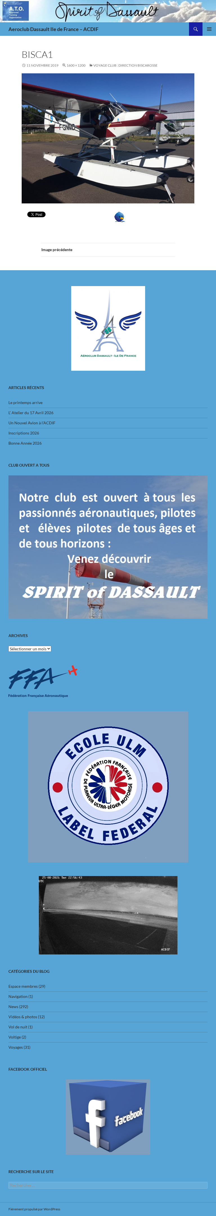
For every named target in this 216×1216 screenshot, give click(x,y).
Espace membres (23, 986)
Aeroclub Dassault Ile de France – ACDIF (53, 29)
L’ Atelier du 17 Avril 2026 (30, 412)
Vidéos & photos (22, 1016)
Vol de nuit (17, 1026)
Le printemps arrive (25, 402)
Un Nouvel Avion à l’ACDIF (31, 422)
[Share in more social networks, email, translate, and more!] (119, 216)
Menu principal (209, 29)
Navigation (18, 996)
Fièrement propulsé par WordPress (34, 1209)
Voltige (14, 1037)
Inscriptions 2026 (23, 433)
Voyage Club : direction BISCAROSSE (125, 65)
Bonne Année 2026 (25, 443)
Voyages (15, 1047)
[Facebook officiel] (108, 1117)
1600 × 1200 (76, 65)
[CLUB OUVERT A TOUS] (108, 547)
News (13, 1006)
